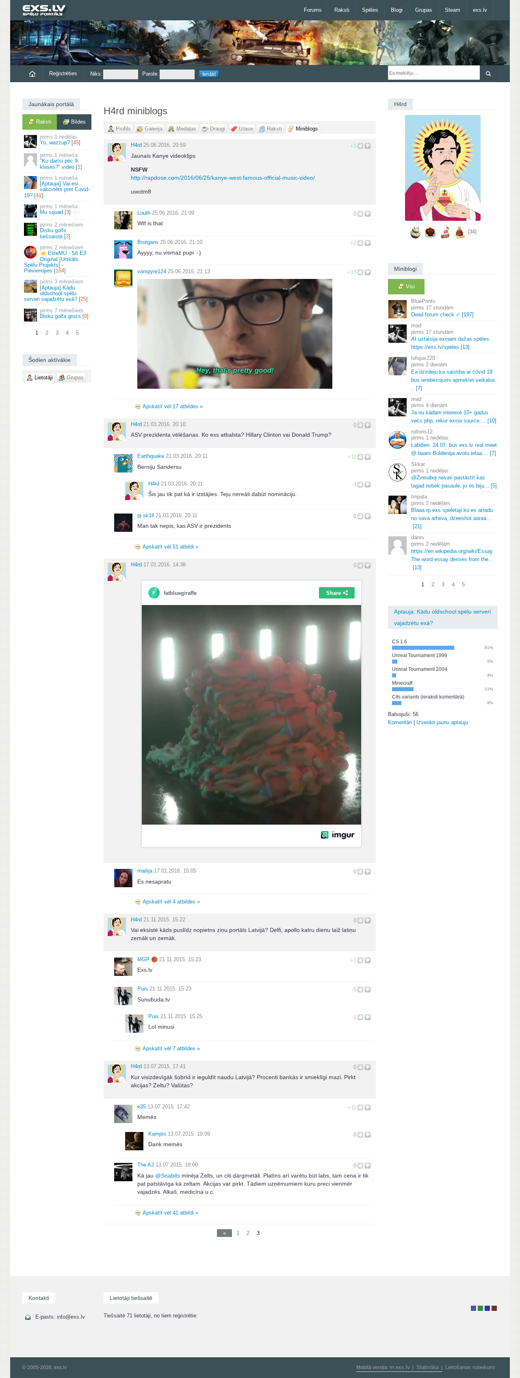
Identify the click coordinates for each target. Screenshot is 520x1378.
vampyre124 (151, 271)
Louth (143, 213)
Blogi (397, 10)
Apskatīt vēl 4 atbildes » (171, 902)
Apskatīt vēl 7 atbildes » (171, 1048)
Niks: (96, 74)
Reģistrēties (63, 73)
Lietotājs (473, 1308)
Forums (313, 10)
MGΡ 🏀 (147, 959)
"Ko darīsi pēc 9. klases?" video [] (61, 161)
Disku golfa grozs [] (64, 313)
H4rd (136, 145)
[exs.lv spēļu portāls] (47, 11)
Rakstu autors (480, 1308)
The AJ (145, 1165)
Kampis (157, 1134)
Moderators (487, 1308)
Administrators (494, 1308)
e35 (141, 1107)
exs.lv (480, 10)
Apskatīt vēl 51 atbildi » (170, 547)
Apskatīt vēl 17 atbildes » (173, 406)
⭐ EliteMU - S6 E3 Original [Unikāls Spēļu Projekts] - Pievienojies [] (55, 259)
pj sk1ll (145, 515)
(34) (472, 232)
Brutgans (147, 242)
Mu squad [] (59, 209)
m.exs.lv (400, 1367)
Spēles (370, 10)
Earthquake (150, 456)
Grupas (423, 10)
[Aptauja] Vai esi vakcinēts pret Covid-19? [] (57, 186)
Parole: (150, 74)
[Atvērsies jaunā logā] (234, 333)
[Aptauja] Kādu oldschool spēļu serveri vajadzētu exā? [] (56, 290)
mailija (144, 871)
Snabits (167, 1175)
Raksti (341, 10)
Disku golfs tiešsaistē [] (61, 230)
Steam (452, 10)
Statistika (427, 1367)
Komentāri (400, 722)
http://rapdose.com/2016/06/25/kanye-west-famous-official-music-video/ (223, 177)
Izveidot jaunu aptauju (442, 722)
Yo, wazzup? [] (60, 140)
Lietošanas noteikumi (470, 1367)
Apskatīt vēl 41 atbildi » (170, 1213)
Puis (142, 989)
